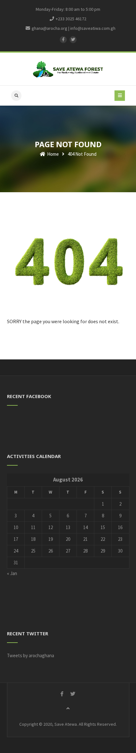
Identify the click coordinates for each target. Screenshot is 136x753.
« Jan (12, 573)
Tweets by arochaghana (30, 655)
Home (52, 154)
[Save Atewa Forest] (68, 69)
